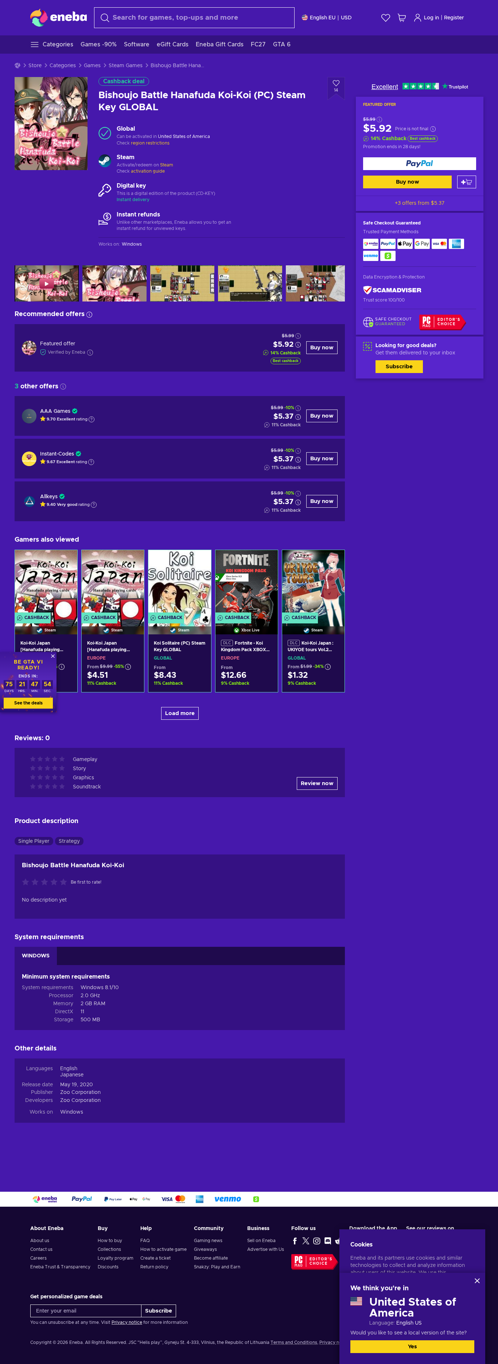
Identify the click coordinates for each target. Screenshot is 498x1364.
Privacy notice (127, 1322)
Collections (109, 1249)
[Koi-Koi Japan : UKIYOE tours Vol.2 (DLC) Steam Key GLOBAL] (313, 583)
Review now (317, 783)
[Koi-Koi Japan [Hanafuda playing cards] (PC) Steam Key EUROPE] (113, 583)
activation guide (148, 171)
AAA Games (55, 411)
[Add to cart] (466, 182)
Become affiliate (211, 1258)
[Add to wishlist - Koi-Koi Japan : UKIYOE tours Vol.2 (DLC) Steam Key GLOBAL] (332, 561)
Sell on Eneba (261, 1240)
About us (39, 1240)
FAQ (145, 1240)
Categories (63, 65)
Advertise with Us (265, 1249)
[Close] (477, 1281)
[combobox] (194, 18)
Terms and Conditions (294, 1342)
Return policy (154, 1267)
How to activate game (163, 1249)
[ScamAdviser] (392, 290)
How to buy (110, 1240)
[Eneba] (58, 17)
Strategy (69, 841)
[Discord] (327, 1240)
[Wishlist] (386, 17)
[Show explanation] (91, 419)
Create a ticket (155, 1258)
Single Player (34, 841)
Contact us (41, 1249)
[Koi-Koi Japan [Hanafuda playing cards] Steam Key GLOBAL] (46, 583)
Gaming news (208, 1240)
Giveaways (205, 1249)
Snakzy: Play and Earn (217, 1267)
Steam (166, 165)
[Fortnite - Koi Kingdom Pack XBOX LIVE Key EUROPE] (246, 583)
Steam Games (126, 65)
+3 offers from (419, 203)
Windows (71, 1112)
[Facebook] (295, 1240)
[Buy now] (419, 163)
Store (35, 65)
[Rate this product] (46, 882)
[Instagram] (316, 1240)
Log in (431, 17)
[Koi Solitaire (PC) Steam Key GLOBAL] (179, 583)
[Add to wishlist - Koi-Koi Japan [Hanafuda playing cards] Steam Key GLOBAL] (65, 561)
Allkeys (49, 496)
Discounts (108, 1267)
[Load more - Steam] (104, 161)
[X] (306, 1240)
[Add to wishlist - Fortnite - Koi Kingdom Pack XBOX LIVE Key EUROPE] (265, 561)
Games (92, 65)
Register (454, 17)
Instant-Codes (57, 454)
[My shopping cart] (402, 17)
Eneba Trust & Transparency (60, 1267)
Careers (38, 1258)
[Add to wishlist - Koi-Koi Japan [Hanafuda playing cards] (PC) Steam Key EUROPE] (131, 561)
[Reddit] (338, 1240)
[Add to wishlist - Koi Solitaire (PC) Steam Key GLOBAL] (198, 561)
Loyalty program (115, 1258)
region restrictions (150, 143)
